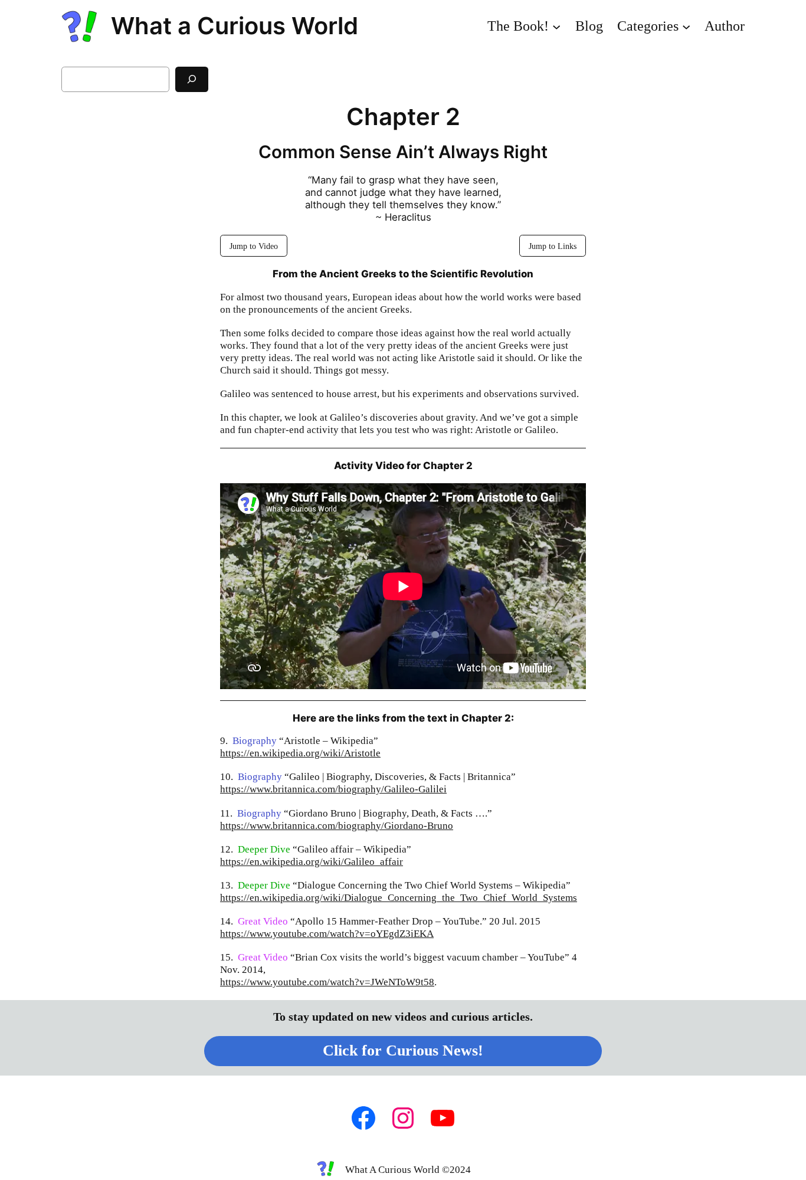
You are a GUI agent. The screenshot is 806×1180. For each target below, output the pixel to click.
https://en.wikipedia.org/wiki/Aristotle (300, 753)
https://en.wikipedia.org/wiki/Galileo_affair (311, 861)
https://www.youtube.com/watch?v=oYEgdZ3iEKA (327, 933)
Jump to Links (552, 246)
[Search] (191, 79)
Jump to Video (254, 246)
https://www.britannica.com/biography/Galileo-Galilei (333, 789)
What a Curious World (234, 25)
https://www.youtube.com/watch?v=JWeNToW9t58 (327, 982)
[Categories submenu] (686, 26)
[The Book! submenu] (556, 26)
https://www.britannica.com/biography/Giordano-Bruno (336, 825)
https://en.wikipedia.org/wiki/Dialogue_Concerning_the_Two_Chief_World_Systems (398, 897)
